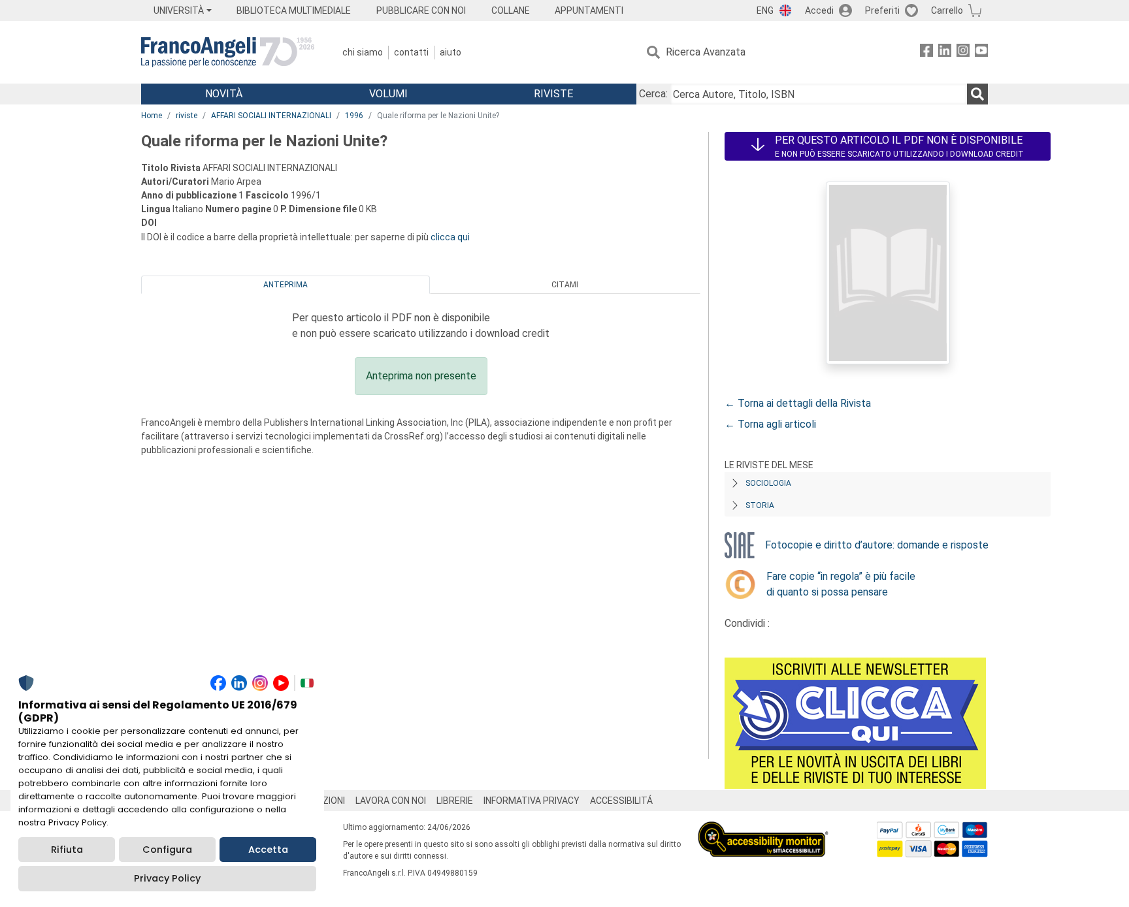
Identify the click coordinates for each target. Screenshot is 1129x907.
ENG (765, 10)
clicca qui (450, 237)
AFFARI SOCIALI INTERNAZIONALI (271, 115)
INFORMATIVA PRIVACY (531, 800)
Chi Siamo (362, 52)
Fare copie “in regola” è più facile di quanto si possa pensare (840, 584)
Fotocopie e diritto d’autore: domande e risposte (877, 545)
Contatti (411, 52)
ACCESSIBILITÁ (621, 800)
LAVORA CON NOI (390, 800)
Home (151, 115)
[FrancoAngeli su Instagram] (963, 52)
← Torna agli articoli (770, 424)
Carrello (947, 10)
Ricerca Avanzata (705, 52)
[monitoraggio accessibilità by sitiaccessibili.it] (763, 829)
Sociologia (768, 483)
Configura (167, 849)
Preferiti (882, 10)
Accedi (819, 10)
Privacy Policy (167, 878)
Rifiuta (67, 849)
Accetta (268, 849)
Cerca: (653, 94)
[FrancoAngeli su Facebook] (926, 52)
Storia (759, 505)
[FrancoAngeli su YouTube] (981, 52)
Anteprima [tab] (285, 284)
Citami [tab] (564, 284)
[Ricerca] (977, 94)
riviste (186, 115)
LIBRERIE (454, 800)
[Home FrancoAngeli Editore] (227, 52)
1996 (354, 115)
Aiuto (450, 52)
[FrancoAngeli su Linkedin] (944, 52)
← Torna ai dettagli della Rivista (798, 403)
